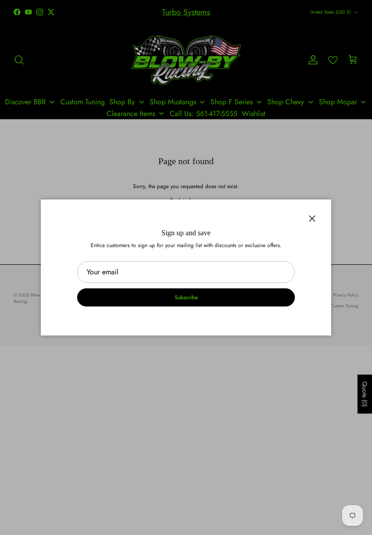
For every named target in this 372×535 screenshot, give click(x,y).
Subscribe (186, 297)
